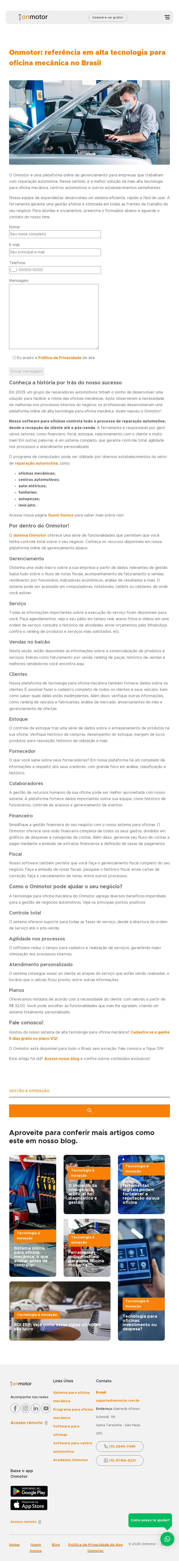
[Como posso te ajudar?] (167, 1538)
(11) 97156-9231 (122, 1460)
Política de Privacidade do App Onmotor (95, 1548)
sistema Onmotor (29, 535)
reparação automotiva (36, 463)
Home (14, 1544)
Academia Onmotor (70, 1460)
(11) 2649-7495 (122, 1446)
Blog (56, 1544)
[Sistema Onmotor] (33, 17)
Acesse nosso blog (61, 1059)
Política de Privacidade (59, 358)
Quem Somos (60, 515)
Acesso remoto (27, 1423)
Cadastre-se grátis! (107, 17)
